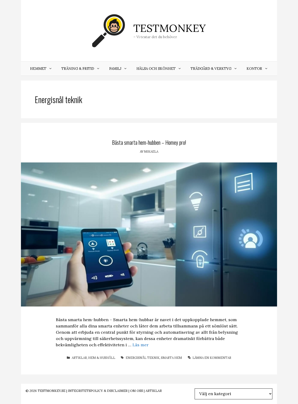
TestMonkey (169, 28)
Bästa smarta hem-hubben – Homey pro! (149, 142)
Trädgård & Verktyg (211, 68)
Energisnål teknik (142, 358)
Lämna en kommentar (212, 358)
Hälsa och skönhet (156, 68)
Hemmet (38, 68)
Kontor (254, 68)
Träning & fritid (77, 68)
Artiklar (79, 358)
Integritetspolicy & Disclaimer (98, 391)
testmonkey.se (51, 391)
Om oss (136, 391)
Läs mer (140, 344)
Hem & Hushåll (101, 358)
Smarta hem (171, 358)
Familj (115, 68)
